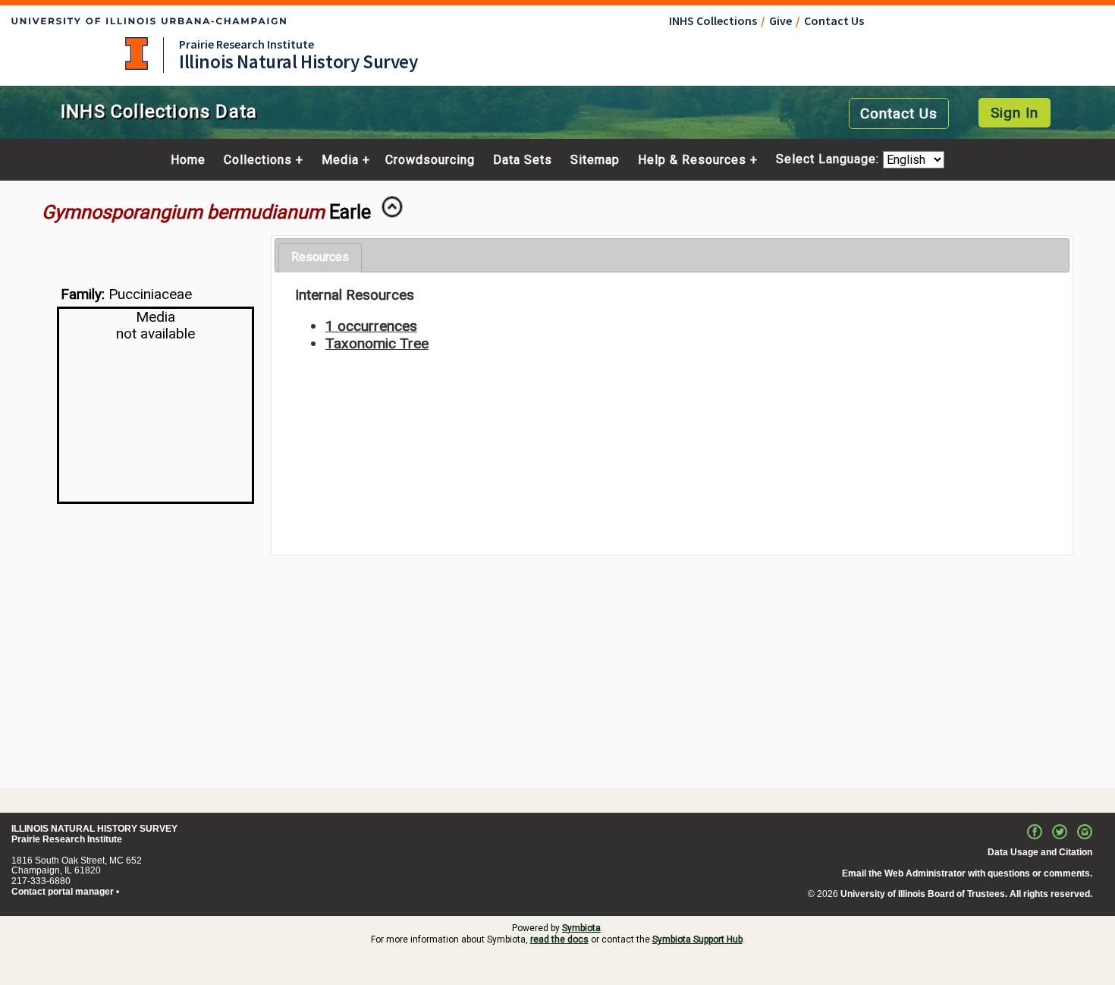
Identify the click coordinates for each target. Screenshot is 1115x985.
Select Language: (829, 160)
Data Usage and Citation (1040, 852)
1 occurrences (371, 326)
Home (188, 160)
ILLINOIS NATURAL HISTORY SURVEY (94, 828)
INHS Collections (713, 20)
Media (340, 160)
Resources (320, 257)
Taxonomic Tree (377, 343)
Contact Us (834, 20)
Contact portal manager (62, 891)
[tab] (320, 257)
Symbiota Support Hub (697, 939)
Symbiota (581, 928)
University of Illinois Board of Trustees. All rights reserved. (966, 894)
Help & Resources (692, 160)
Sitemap (595, 160)
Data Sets (522, 160)
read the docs (559, 939)
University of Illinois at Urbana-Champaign (136, 53)
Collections (258, 160)
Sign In (1014, 112)
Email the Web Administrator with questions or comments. (967, 873)
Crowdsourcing (430, 160)
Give (780, 20)
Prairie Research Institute (246, 44)
